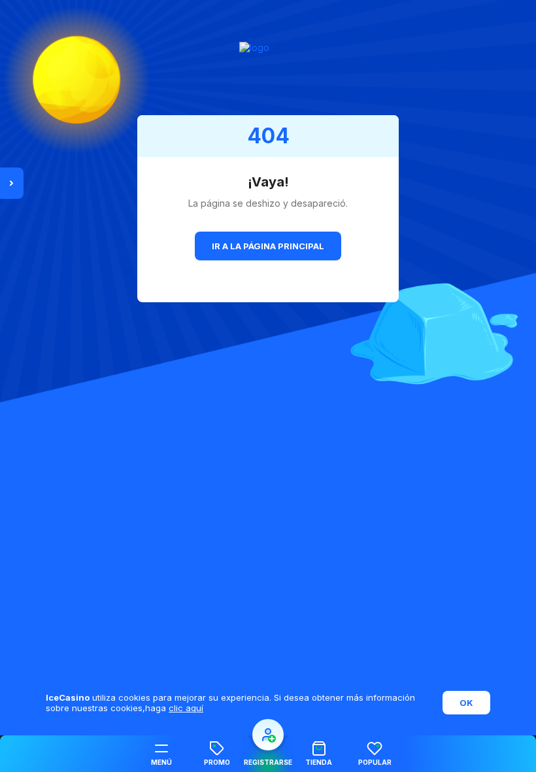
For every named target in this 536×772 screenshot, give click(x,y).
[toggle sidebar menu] (12, 183)
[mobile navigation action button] (268, 734)
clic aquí (186, 708)
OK (466, 702)
